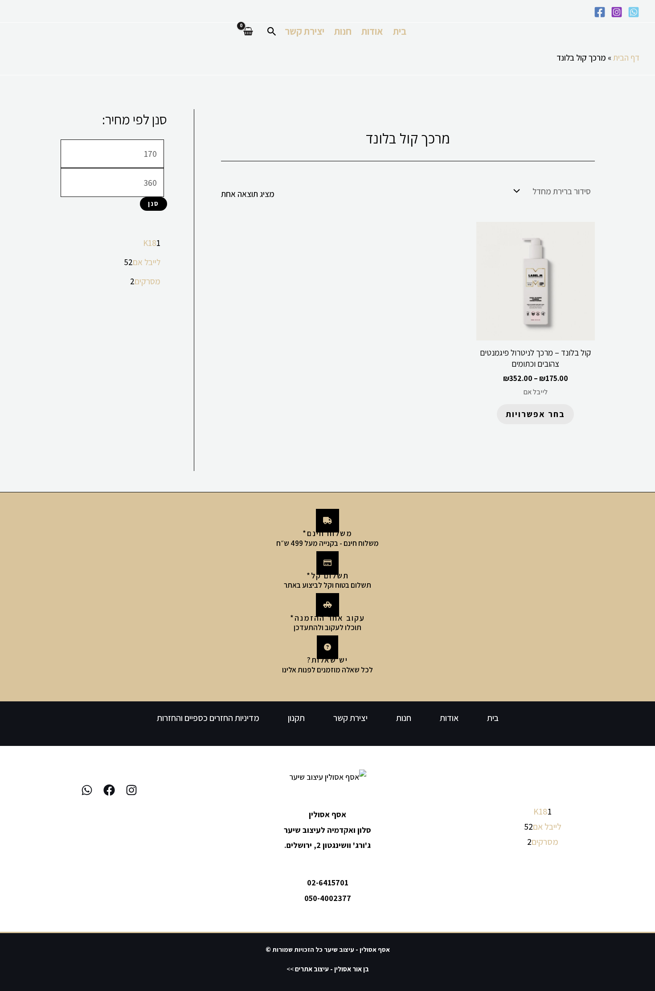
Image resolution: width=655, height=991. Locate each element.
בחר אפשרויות (535, 414)
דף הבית (626, 57)
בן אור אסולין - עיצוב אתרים (332, 969)
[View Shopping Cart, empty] (248, 32)
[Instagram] (616, 12)
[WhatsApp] (633, 12)
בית (399, 31)
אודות (372, 31)
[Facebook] (600, 12)
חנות (343, 31)
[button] (271, 32)
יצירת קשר (304, 31)
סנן (153, 203)
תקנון (296, 718)
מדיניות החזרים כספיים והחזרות (208, 718)
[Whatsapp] (87, 790)
